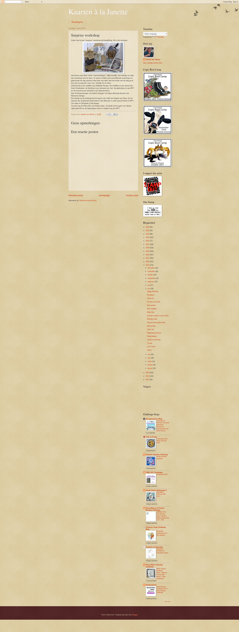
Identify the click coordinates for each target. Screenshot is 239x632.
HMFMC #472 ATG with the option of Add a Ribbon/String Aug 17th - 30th (163, 516)
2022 (148, 241)
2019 (148, 251)
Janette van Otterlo (153, 59)
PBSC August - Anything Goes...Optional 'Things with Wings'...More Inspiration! (162, 574)
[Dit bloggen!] (110, 114)
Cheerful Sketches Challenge (157, 455)
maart (150, 361)
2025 (148, 230)
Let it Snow (151, 346)
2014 (148, 373)
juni (149, 289)
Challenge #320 (162, 474)
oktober (150, 275)
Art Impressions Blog (154, 419)
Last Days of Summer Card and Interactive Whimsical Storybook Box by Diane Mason (163, 426)
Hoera (149, 350)
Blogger (135, 615)
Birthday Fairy (152, 319)
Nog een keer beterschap (156, 322)
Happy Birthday (152, 291)
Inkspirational (151, 585)
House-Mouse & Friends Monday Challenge (155, 509)
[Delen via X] (112, 114)
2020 (148, 248)
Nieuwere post (75, 195)
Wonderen (150, 295)
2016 (148, 261)
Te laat (149, 343)
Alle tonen (168, 601)
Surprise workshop (153, 340)
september (152, 278)
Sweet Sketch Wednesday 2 (156, 490)
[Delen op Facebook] (114, 114)
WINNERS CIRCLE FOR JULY (161, 494)
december (151, 268)
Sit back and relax (153, 302)
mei (149, 354)
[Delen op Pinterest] (117, 114)
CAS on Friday (151, 437)
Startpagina (77, 21)
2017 (148, 258)
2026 (148, 227)
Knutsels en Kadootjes (154, 547)
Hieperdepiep (151, 336)
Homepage (104, 195)
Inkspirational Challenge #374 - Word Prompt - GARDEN (162, 590)
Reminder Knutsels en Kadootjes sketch (162, 551)
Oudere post (132, 195)
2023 (148, 237)
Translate (160, 37)
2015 (148, 265)
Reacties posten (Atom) (87, 200)
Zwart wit (150, 329)
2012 (148, 379)
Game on (150, 298)
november (151, 271)
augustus (151, 282)
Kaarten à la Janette (98, 11)
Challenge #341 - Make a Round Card (162, 441)
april (149, 358)
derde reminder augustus (162, 457)
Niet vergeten (152, 309)
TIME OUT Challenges (154, 472)
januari (150, 368)
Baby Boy (150, 312)
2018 (148, 255)
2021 (148, 244)
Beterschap (151, 305)
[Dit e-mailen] (107, 114)
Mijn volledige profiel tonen (152, 63)
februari (150, 365)
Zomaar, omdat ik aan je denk (158, 316)
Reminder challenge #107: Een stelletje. (162, 533)
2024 (148, 234)
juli (149, 285)
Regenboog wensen (154, 333)
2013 (148, 376)
